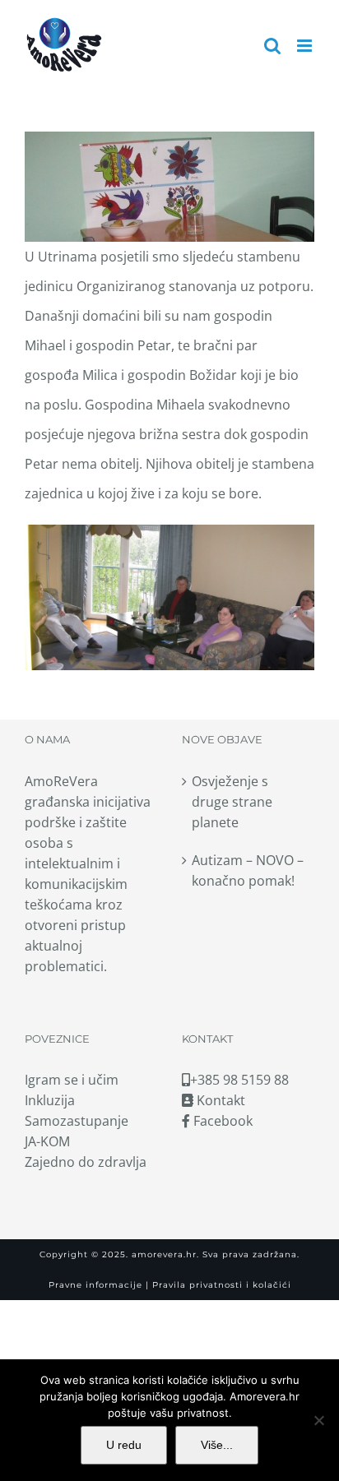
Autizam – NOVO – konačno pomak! (248, 870)
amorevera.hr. (165, 1254)
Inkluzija (50, 1100)
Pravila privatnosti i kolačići (220, 1285)
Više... (217, 1444)
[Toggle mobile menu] (305, 45)
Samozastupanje (76, 1121)
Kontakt (219, 1100)
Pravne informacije (95, 1285)
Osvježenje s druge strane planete (232, 801)
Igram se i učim (71, 1080)
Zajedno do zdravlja (85, 1162)
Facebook (221, 1121)
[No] (318, 1420)
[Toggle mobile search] (272, 45)
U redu (124, 1444)
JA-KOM (47, 1141)
